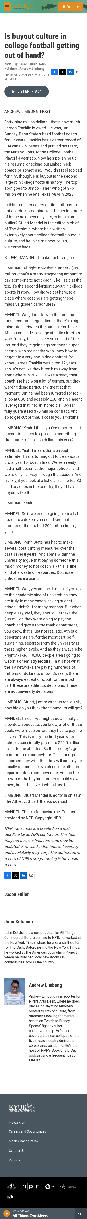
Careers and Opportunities (27, 1131)
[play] (7, 1213)
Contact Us (16, 1150)
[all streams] (81, 1213)
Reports (14, 1160)
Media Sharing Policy (23, 1141)
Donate (72, 7)
